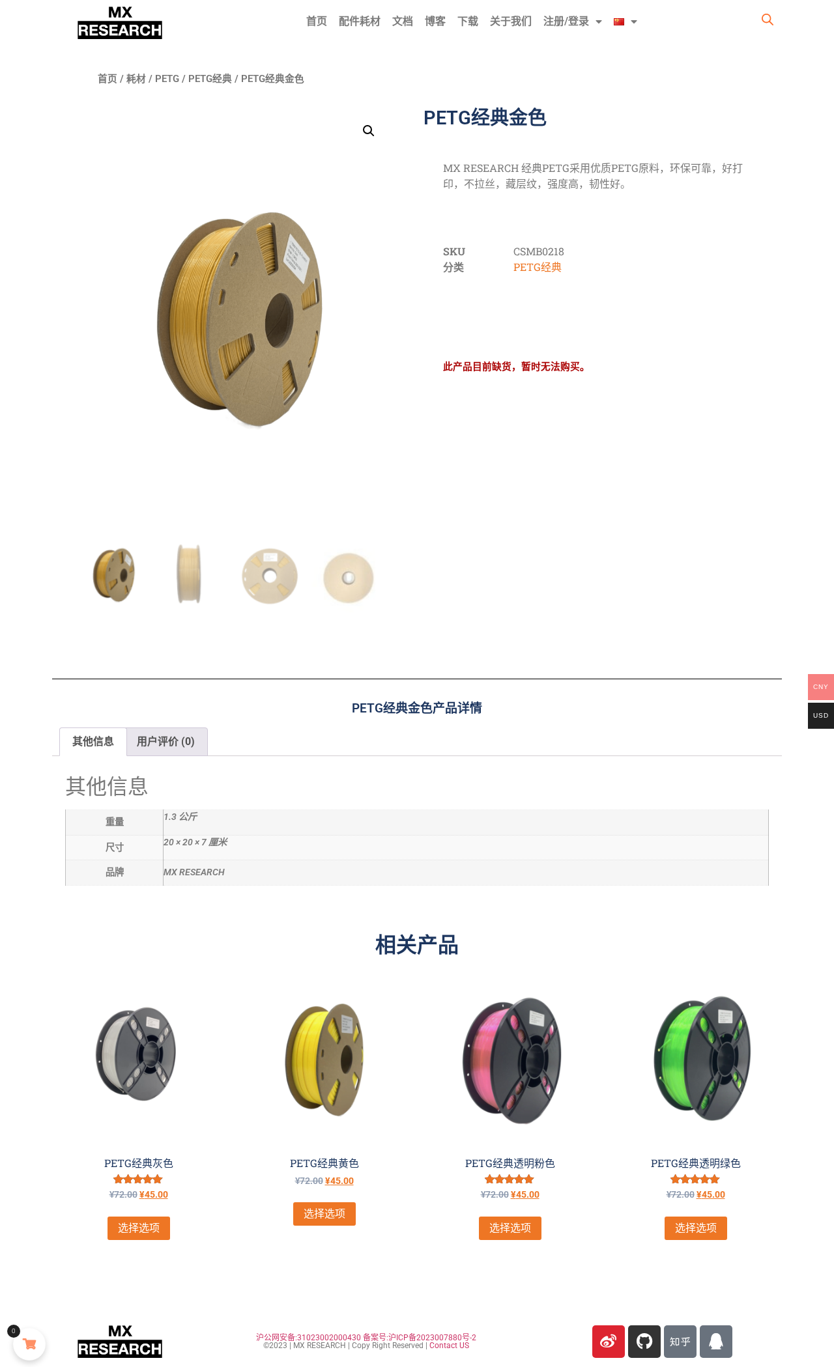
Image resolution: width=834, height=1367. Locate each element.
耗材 (136, 79)
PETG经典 (210, 79)
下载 (467, 21)
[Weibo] (608, 1341)
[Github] (644, 1341)
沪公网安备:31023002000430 (308, 1337)
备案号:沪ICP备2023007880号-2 (419, 1337)
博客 (435, 21)
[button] (369, 131)
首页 (316, 21)
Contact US (449, 1345)
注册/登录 (566, 21)
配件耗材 (360, 21)
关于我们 (511, 21)
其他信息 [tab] (93, 741)
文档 (402, 21)
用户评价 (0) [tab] (166, 741)
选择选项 (139, 1228)
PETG (167, 79)
